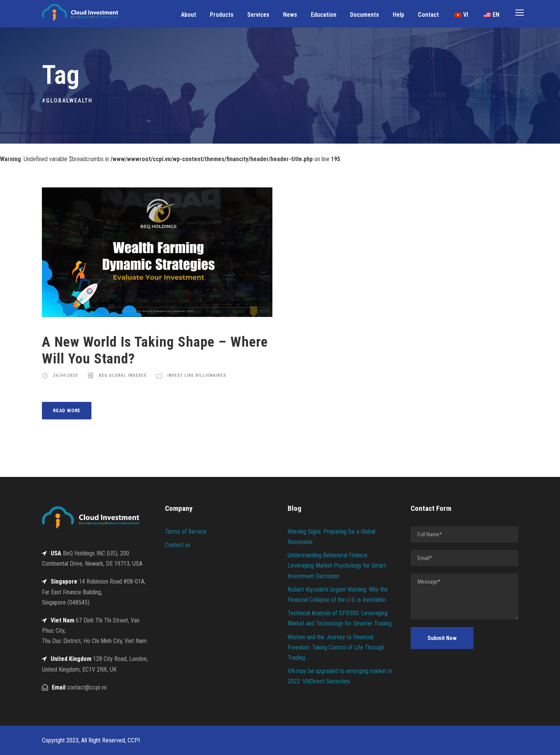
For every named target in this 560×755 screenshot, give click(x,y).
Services (258, 14)
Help (398, 14)
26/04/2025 (65, 375)
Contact (428, 14)
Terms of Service (185, 531)
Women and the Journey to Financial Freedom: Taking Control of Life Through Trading (336, 647)
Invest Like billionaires (196, 375)
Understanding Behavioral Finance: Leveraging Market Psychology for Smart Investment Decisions (337, 565)
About (188, 14)
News (290, 14)
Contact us (177, 545)
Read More (66, 410)
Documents (364, 14)
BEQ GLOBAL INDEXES (123, 375)
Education (323, 14)
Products (222, 14)
